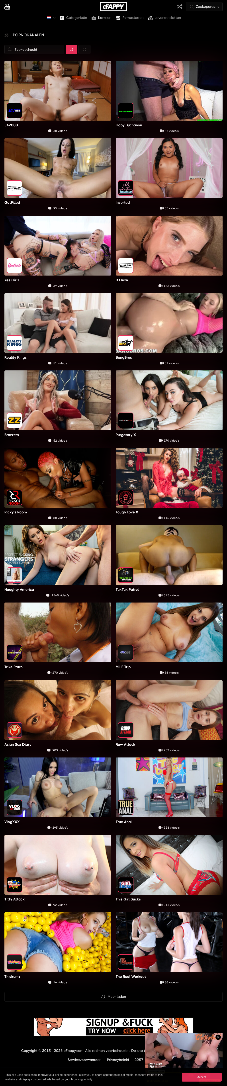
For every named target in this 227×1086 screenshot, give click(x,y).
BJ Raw (122, 280)
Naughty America (19, 589)
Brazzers (11, 435)
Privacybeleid (118, 1060)
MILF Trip (123, 667)
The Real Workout (131, 976)
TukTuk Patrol (127, 589)
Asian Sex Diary (17, 744)
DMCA (154, 1060)
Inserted (123, 202)
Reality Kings (15, 357)
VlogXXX (12, 822)
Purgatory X (126, 435)
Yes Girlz (11, 280)
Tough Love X (127, 512)
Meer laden (117, 996)
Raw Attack (125, 744)
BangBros (124, 357)
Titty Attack (14, 899)
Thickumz (12, 976)
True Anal (124, 822)
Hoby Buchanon (129, 125)
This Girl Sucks (128, 899)
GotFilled (12, 202)
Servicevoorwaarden (85, 1060)
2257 (139, 1060)
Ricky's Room (15, 512)
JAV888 (11, 125)
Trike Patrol (14, 667)
